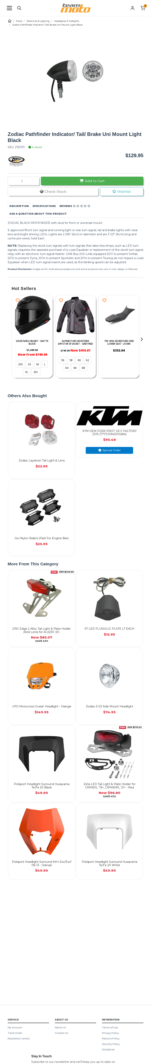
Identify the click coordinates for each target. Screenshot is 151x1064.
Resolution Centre (19, 1038)
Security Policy (111, 1044)
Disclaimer (108, 1049)
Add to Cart (94, 181)
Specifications (44, 206)
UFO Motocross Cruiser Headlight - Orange (41, 706)
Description (19, 206)
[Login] (132, 8)
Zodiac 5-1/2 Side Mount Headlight (109, 706)
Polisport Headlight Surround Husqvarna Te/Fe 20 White (109, 863)
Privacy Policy (110, 1033)
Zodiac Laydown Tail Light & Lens (42, 460)
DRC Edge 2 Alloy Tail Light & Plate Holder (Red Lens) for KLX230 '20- (41, 630)
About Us (60, 1027)
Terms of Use (110, 1027)
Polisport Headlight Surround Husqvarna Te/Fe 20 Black (41, 785)
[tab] (19, 206)
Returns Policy (111, 1038)
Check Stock (55, 191)
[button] (9, 8)
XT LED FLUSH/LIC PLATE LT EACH (109, 628)
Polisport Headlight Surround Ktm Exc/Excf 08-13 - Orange (41, 863)
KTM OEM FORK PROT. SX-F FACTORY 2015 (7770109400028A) (109, 432)
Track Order (15, 1033)
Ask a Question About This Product (38, 213)
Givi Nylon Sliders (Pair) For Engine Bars (42, 538)
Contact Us (61, 1033)
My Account (15, 1027)
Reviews (66, 206)
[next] (141, 339)
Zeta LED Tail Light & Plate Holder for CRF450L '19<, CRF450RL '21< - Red (109, 785)
